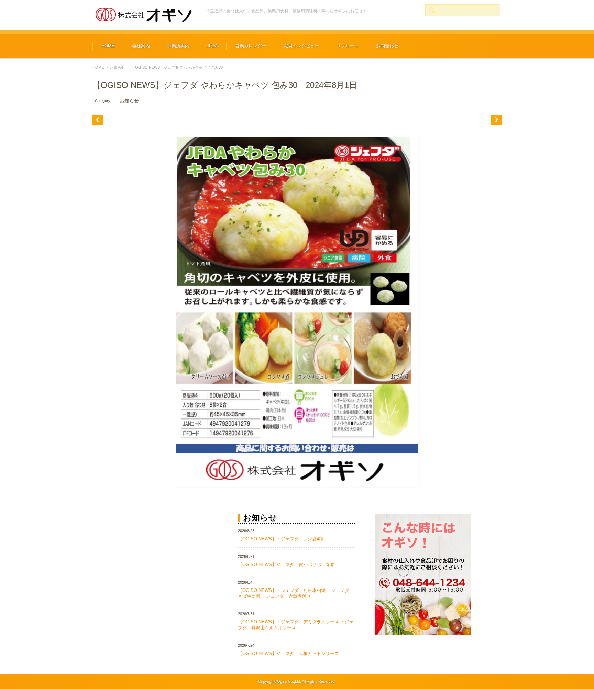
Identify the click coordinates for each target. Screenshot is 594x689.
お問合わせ (387, 45)
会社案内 (141, 45)
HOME (108, 45)
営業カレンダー (250, 45)
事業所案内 (178, 45)
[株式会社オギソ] (144, 15)
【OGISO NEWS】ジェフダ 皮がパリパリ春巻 (286, 564)
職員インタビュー (301, 45)
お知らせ (117, 67)
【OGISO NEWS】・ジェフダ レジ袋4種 (280, 538)
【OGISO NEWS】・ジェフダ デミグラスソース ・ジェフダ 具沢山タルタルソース (296, 624)
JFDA (212, 45)
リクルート (348, 45)
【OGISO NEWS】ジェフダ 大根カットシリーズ (288, 653)
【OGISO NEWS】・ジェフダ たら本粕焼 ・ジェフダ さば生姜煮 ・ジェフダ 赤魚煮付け (296, 593)
